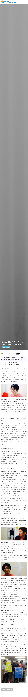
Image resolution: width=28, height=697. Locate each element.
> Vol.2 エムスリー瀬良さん (7, 689)
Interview (8, 347)
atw (4, 353)
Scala (3, 347)
